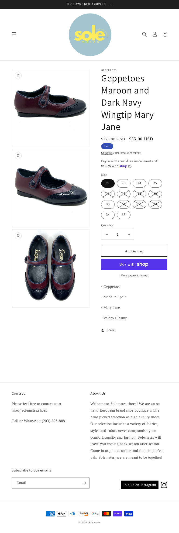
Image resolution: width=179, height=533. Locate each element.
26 (108, 194)
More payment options (134, 275)
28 (139, 194)
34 (108, 215)
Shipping (107, 153)
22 (108, 183)
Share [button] (111, 330)
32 (139, 204)
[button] (14, 34)
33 (155, 204)
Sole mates (94, 522)
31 (124, 204)
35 (124, 215)
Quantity (107, 225)
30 (108, 204)
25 (155, 183)
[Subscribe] (84, 483)
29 (155, 194)
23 (124, 183)
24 (139, 183)
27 (124, 194)
